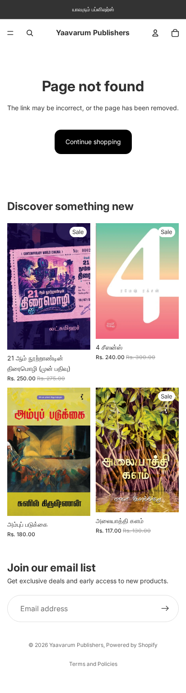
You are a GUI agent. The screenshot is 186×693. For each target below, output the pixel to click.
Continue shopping (93, 141)
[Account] (155, 33)
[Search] (30, 33)
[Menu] (10, 33)
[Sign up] (165, 608)
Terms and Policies (93, 663)
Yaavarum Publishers (76, 644)
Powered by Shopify (132, 644)
